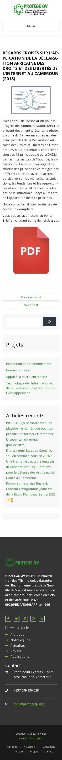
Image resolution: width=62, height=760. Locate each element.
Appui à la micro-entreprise (26, 377)
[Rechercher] (49, 321)
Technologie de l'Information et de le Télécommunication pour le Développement (30, 388)
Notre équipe (20, 640)
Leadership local (18, 370)
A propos (17, 634)
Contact (48, 751)
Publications (20, 656)
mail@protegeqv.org (29, 704)
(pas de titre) (15, 445)
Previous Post (31, 297)
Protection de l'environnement (28, 364)
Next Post (31, 305)
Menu (31, 26)
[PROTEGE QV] (31, 9)
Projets (16, 651)
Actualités (18, 645)
